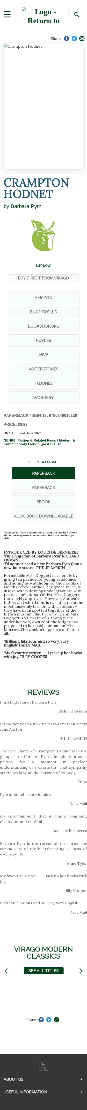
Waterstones (43, 369)
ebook (43, 502)
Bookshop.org (43, 326)
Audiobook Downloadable (43, 516)
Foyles (43, 340)
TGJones (44, 383)
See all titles (44, 970)
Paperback (43, 487)
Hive (43, 354)
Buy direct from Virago (43, 278)
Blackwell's (43, 312)
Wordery (43, 397)
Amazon (43, 297)
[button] (6, 971)
